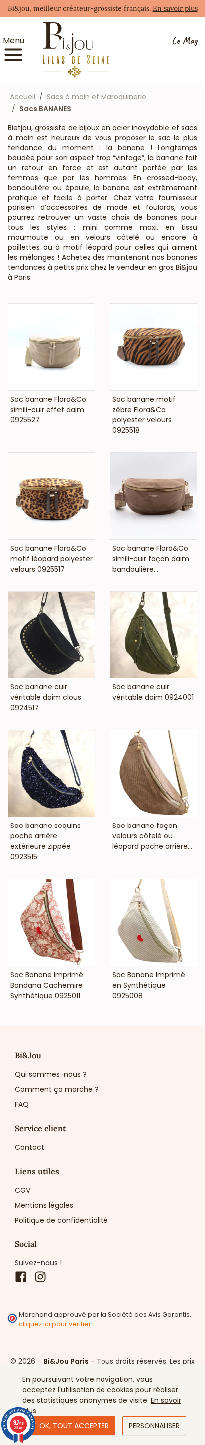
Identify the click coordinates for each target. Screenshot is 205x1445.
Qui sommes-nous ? (51, 1074)
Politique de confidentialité (61, 1220)
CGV (22, 1190)
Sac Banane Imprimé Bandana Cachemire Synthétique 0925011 (46, 985)
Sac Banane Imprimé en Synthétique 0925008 (148, 985)
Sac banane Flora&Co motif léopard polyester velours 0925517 (51, 558)
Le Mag (184, 41)
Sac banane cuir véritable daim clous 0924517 (45, 697)
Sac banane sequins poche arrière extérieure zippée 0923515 (45, 841)
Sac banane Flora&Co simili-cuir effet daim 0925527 (48, 409)
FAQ (22, 1104)
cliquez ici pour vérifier (55, 1324)
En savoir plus (175, 8)
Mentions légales (44, 1205)
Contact (29, 1147)
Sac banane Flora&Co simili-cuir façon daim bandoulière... (150, 558)
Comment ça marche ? (57, 1089)
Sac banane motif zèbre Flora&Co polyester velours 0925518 (144, 414)
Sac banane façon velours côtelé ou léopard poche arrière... (152, 836)
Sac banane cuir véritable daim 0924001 (153, 692)
